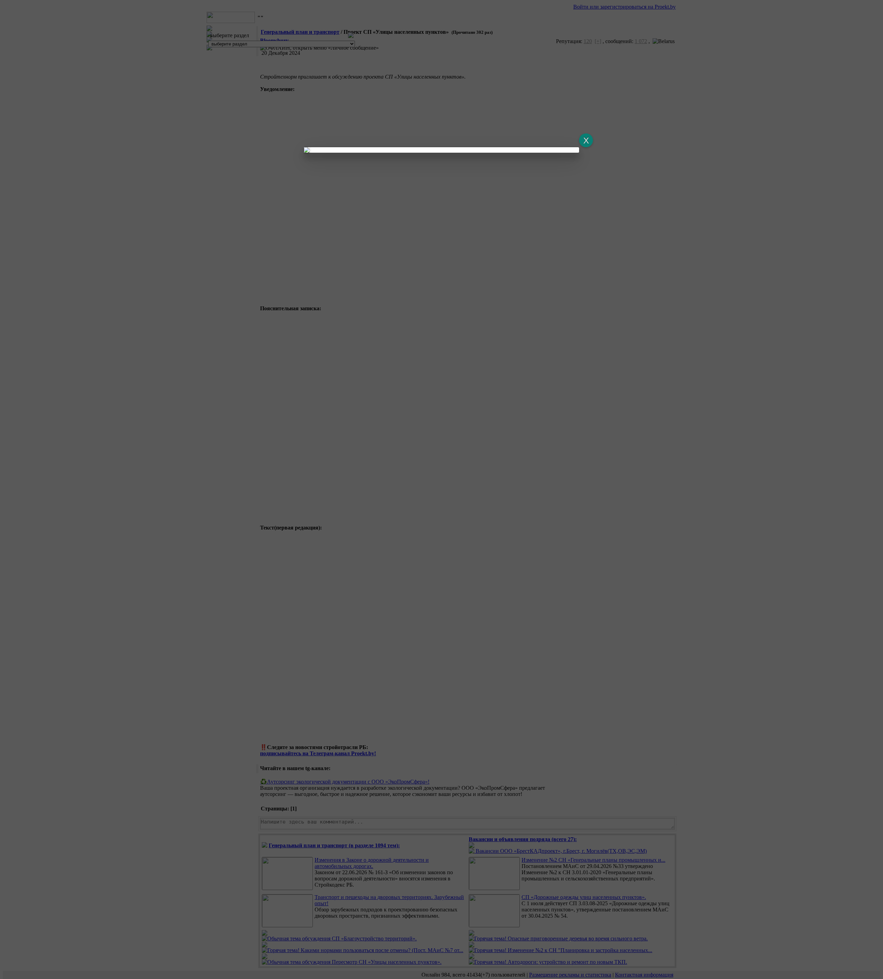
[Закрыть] (586, 140)
